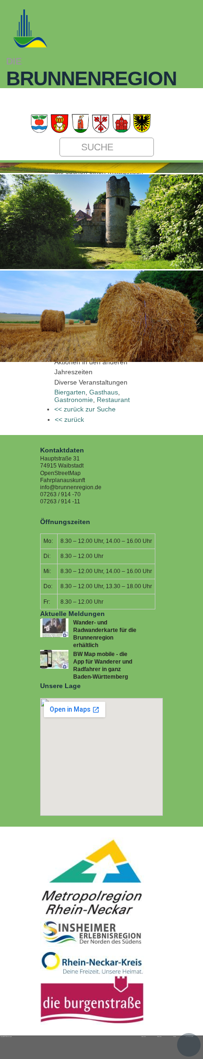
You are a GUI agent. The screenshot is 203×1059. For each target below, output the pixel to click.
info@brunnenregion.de (71, 487)
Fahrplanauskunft (62, 480)
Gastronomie (73, 399)
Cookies (174, 1036)
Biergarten (69, 392)
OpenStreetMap (60, 473)
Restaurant (113, 399)
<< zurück (69, 419)
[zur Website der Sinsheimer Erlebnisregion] (92, 945)
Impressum (143, 1036)
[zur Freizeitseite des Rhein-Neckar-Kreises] (92, 972)
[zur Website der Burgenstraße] (92, 1022)
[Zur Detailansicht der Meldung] (54, 635)
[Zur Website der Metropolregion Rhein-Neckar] (92, 914)
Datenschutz (159, 1036)
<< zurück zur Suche (85, 409)
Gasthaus (103, 392)
